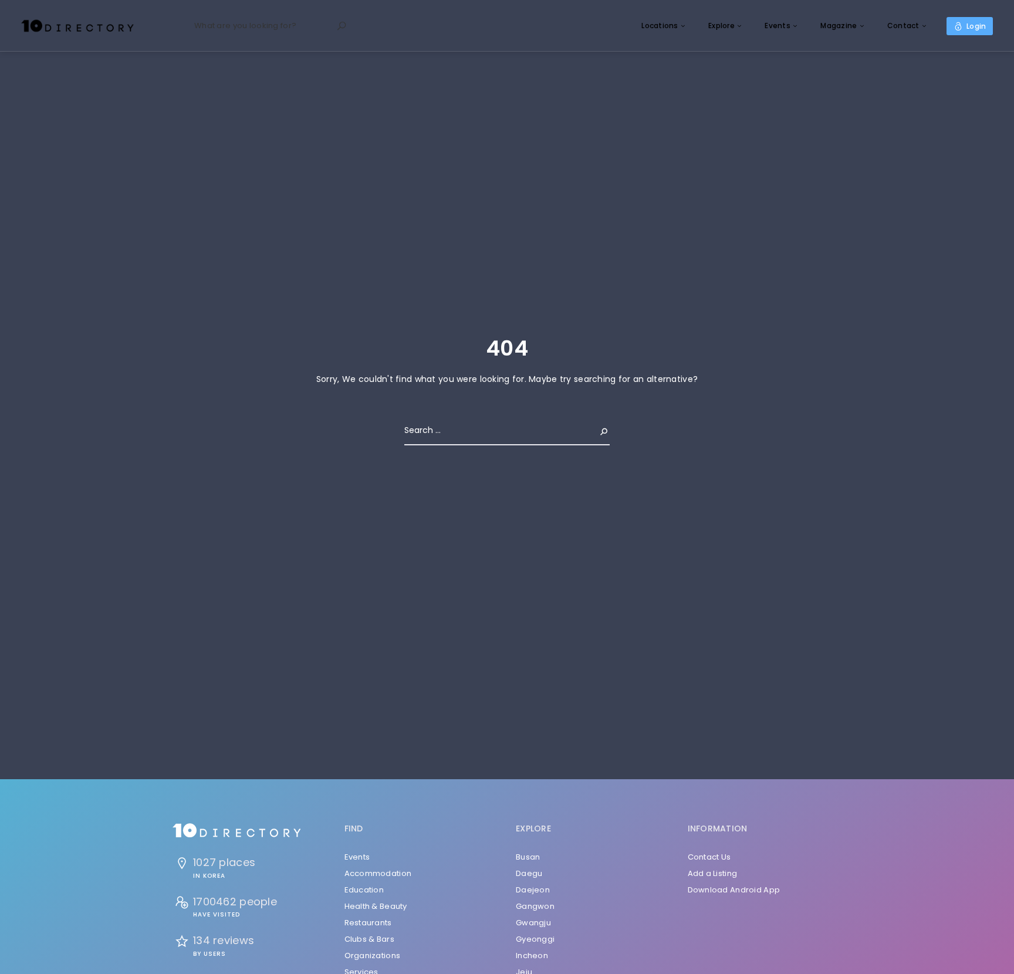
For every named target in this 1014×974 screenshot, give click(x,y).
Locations (659, 26)
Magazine (838, 26)
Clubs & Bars (369, 939)
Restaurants (368, 922)
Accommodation (378, 873)
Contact (903, 26)
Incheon (532, 955)
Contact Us (709, 857)
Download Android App (734, 889)
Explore (721, 26)
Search (594, 430)
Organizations (372, 955)
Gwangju (533, 922)
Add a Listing (713, 873)
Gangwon (535, 906)
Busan (528, 857)
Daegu (529, 873)
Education (364, 889)
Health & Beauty (375, 906)
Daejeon (533, 889)
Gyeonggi (535, 939)
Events (777, 26)
